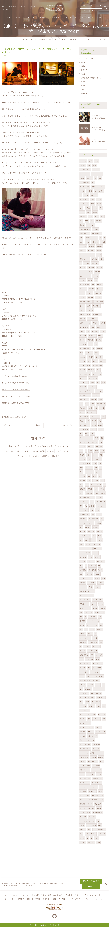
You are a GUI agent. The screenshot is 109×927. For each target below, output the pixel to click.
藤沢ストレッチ (92, 736)
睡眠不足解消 (84, 655)
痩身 (81, 834)
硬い (90, 216)
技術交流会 (83, 570)
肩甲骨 (103, 323)
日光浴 (82, 421)
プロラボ (82, 280)
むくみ (95, 208)
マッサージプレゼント (86, 595)
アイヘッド (96, 170)
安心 (102, 519)
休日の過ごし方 (100, 502)
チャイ (93, 540)
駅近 (90, 161)
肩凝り (100, 399)
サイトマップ (99, 899)
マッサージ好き (97, 599)
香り (98, 370)
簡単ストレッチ (97, 365)
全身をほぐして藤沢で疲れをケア (16, 389)
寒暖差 (90, 489)
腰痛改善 (82, 319)
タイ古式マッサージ (99, 829)
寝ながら (98, 340)
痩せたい (82, 361)
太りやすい (83, 336)
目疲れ (82, 225)
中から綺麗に (96, 702)
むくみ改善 (96, 749)
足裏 (98, 821)
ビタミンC (91, 561)
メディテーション (85, 536)
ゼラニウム (83, 378)
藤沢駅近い (83, 387)
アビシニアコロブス (86, 548)
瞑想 (94, 476)
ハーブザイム (92, 617)
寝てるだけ (83, 344)
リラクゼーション (85, 348)
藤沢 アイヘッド (85, 744)
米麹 (94, 463)
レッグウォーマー (85, 463)
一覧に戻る (38, 425)
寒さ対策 (95, 480)
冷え (101, 208)
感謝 (81, 433)
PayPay (100, 604)
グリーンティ (84, 382)
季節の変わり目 (84, 233)
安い (89, 165)
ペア (101, 787)
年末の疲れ (99, 391)
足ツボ (82, 676)
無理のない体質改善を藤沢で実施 (16, 403)
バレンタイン (84, 693)
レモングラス (97, 374)
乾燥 (81, 467)
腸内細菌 (93, 399)
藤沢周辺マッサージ (86, 804)
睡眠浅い (99, 284)
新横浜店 (84, 70)
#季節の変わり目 (24, 451)
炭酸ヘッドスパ (97, 778)
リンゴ (87, 540)
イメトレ (82, 476)
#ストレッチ (63, 446)
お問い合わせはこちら (91, 5)
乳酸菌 (92, 199)
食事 (99, 463)
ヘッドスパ (87, 646)
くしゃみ (95, 229)
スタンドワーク (100, 732)
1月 (103, 685)
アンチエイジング (85, 812)
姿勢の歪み (83, 519)
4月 (81, 617)
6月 (81, 540)
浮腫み (82, 178)
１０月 (95, 638)
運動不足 (90, 297)
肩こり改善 (97, 804)
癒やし (9, 417)
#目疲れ (45, 456)
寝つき (100, 791)
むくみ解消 (83, 791)
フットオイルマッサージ (87, 821)
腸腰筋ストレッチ (85, 314)
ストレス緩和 (84, 672)
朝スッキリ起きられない (87, 808)
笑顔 (96, 467)
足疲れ (86, 195)
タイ (92, 221)
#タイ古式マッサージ (47, 446)
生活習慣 (92, 506)
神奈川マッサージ (85, 599)
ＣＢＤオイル (90, 774)
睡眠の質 (82, 489)
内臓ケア (82, 634)
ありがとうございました (93, 544)
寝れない (99, 289)
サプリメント (97, 459)
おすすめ (82, 267)
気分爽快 (95, 527)
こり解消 (82, 651)
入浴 (96, 489)
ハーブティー (88, 612)
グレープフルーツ (85, 374)
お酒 (81, 702)
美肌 (98, 382)
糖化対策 (97, 578)
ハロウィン (83, 587)
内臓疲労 (82, 829)
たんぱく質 (90, 531)
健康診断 (97, 574)
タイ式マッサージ (85, 723)
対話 (93, 514)
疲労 (90, 408)
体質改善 (23, 417)
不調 (98, 842)
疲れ (18, 417)
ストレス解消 (97, 668)
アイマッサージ (96, 770)
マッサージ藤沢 (84, 284)
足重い (82, 310)
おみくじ (90, 446)
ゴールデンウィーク (94, 621)
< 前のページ (8, 425)
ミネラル (98, 727)
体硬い (96, 216)
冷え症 (82, 212)
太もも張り (99, 357)
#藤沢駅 (50, 451)
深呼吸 (82, 331)
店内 (102, 450)
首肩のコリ (92, 791)
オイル (102, 761)
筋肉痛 (94, 425)
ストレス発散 (84, 429)
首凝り (99, 204)
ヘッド (82, 774)
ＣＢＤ (99, 774)
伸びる (87, 242)
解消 (90, 344)
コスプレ (97, 587)
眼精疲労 (82, 250)
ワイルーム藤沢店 (100, 493)
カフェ (82, 838)
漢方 (102, 480)
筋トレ (82, 306)
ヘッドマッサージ (92, 625)
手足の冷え (91, 267)
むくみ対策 (98, 293)
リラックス (101, 834)
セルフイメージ (84, 514)
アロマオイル (90, 225)
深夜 (94, 165)
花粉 (103, 706)
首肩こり (91, 706)
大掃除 (97, 450)
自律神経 (89, 191)
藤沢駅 (95, 212)
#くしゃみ (10, 451)
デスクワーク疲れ (85, 766)
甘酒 (89, 459)
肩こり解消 (96, 766)
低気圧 (90, 634)
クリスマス (92, 387)
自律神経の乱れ (97, 812)
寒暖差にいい (84, 604)
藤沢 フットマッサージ (87, 740)
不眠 (98, 706)
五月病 (82, 625)
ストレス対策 (84, 753)
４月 (81, 527)
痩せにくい (92, 336)
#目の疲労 (55, 456)
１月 (81, 450)
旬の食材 (99, 348)
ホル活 (102, 408)
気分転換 (98, 523)
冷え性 (103, 242)
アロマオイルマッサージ (87, 255)
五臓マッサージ (96, 233)
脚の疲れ (82, 370)
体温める (93, 604)
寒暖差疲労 (99, 446)
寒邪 (89, 480)
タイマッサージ (84, 783)
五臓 (81, 238)
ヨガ (88, 421)
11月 (91, 655)
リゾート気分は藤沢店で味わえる (16, 376)
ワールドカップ (84, 425)
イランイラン (93, 378)
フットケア (92, 817)
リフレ (98, 685)
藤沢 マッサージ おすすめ (95, 676)
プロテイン (92, 565)
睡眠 (93, 284)
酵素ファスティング (86, 301)
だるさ (100, 425)
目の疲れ (98, 297)
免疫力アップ (101, 404)
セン (86, 629)
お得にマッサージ (85, 608)
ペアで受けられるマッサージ (88, 787)
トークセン (83, 216)
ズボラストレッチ (85, 365)
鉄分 (99, 476)
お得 (81, 565)
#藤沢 (42, 451)
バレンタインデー (99, 689)
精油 (103, 719)
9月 (96, 634)
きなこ (95, 455)
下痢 (86, 485)
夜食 (103, 578)
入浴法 (102, 489)
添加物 (87, 702)
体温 (99, 421)
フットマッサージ (85, 638)
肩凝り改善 (83, 642)
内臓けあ (101, 757)
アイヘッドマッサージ (86, 523)
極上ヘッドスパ (97, 663)
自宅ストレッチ (92, 319)
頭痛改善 (102, 608)
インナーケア (84, 204)
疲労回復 (90, 357)
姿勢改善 (88, 208)
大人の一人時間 (84, 795)
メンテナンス (92, 582)
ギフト (96, 438)
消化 (94, 536)
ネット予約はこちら (91, 11)
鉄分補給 (82, 480)
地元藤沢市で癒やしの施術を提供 (16, 383)
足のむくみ (83, 557)
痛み (81, 242)
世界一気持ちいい (85, 229)
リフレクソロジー (90, 834)
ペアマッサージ (96, 783)
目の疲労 (98, 221)
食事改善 (82, 719)
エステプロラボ (98, 301)
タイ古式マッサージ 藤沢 (88, 714)
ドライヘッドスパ (85, 778)
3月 (81, 612)
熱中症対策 (92, 570)
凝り (86, 404)
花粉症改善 (96, 744)
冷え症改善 (96, 646)
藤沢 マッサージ (95, 693)
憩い (101, 642)
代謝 (103, 382)
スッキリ (89, 178)
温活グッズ (88, 353)
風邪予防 (82, 668)
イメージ (98, 472)
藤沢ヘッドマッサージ (86, 727)
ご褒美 (93, 433)
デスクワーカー (84, 174)
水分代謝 (82, 561)
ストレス (82, 842)
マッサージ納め (91, 825)
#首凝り (67, 451)
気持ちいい (95, 242)
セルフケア (91, 250)
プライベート (84, 502)
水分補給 (86, 263)
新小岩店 (84, 62)
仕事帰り (82, 165)
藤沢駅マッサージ (85, 395)
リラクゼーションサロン (87, 497)
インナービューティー (98, 187)
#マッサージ (31, 446)
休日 (91, 502)
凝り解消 (90, 685)
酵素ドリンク (84, 399)
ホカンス (99, 497)
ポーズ (94, 421)
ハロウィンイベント (97, 795)
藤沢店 (4, 417)
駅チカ (89, 212)
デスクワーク (84, 199)
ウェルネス (88, 574)
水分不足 (82, 297)
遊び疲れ (82, 621)
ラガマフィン (84, 510)
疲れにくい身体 (92, 651)
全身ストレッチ (92, 761)
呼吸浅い (95, 323)
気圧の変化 (99, 655)
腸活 (93, 182)
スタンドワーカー (97, 174)
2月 (81, 689)
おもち (89, 455)
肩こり (92, 204)
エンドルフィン (94, 416)
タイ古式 (99, 629)
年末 (99, 825)
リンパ (99, 255)
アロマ (96, 838)
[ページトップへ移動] (105, 884)
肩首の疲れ (91, 370)
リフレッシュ (89, 472)
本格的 (82, 191)
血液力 (103, 331)
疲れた (98, 510)
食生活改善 (90, 340)
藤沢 (89, 829)
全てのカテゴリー (87, 58)
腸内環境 (99, 246)
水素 (89, 719)
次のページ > (67, 425)
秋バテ (100, 570)
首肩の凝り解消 (84, 770)
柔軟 (89, 668)
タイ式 (99, 514)
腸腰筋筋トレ (97, 314)
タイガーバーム (84, 182)
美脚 (89, 361)
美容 (101, 455)
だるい (92, 327)
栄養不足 (99, 531)
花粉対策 (82, 732)
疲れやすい (95, 331)
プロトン (95, 276)
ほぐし (14, 417)
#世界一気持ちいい (15, 446)
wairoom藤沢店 (85, 553)
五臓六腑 (97, 272)
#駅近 (58, 451)
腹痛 (81, 485)
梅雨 (101, 625)
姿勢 (91, 510)
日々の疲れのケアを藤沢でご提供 (16, 396)
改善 (81, 208)
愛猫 (81, 506)
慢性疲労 (97, 557)
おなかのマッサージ (91, 238)
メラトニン (96, 395)
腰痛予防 (102, 361)
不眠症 (92, 382)
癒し (81, 221)
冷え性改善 (83, 246)
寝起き (99, 808)
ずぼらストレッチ (85, 323)
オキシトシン (84, 416)
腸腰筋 (89, 306)
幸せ (103, 416)
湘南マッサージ (99, 612)
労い (86, 433)
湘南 (101, 442)
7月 (81, 629)
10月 (90, 587)
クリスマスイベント (86, 438)
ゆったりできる (93, 519)
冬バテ (82, 412)
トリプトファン (91, 412)
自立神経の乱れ (84, 710)
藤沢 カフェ (101, 697)
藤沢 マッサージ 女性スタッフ (90, 680)
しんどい (89, 293)
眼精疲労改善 (93, 642)
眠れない (82, 357)
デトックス (88, 467)
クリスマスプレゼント (86, 391)
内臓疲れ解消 (84, 757)
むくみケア (83, 817)
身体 (81, 472)
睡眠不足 (91, 289)
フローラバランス (96, 485)
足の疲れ (82, 761)
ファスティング (84, 187)
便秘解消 (93, 757)
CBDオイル (97, 548)
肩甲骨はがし (84, 327)
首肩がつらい (101, 327)
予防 (96, 344)
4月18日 (82, 531)
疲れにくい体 (89, 659)
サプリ (99, 199)
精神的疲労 (88, 689)
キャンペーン (101, 561)
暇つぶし (88, 527)
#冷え (28, 456)
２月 (81, 493)
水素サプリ (96, 719)
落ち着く (94, 259)
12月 (97, 659)
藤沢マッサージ (84, 259)
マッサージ (83, 161)
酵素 (96, 280)
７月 (90, 557)
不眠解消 (82, 685)
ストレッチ (94, 195)
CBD (81, 659)
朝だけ (90, 280)
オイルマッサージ (85, 663)
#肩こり (20, 456)
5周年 (81, 544)
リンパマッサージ (85, 749)
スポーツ (101, 429)
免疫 (81, 404)
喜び (89, 476)
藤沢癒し (82, 582)
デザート (95, 553)
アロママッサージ (85, 170)
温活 (81, 353)
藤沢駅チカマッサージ (96, 753)
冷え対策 (82, 459)
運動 (102, 438)
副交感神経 (83, 706)
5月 (100, 617)
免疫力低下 (83, 408)
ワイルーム (90, 310)
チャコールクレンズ (86, 578)
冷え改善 (99, 267)
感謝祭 (100, 540)
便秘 (96, 408)
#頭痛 (35, 451)
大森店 (83, 74)
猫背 (88, 331)
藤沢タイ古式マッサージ (87, 591)
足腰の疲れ (96, 306)
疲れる (100, 336)
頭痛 (99, 178)
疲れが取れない (99, 191)
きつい (82, 293)
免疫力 (93, 404)
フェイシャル (101, 506)
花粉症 (95, 608)
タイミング (95, 263)
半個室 (102, 259)
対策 (90, 450)
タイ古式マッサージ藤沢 (87, 697)
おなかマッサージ (85, 276)
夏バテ (92, 629)
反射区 (82, 825)
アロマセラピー (95, 672)
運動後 (96, 353)
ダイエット (91, 842)
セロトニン (83, 289)
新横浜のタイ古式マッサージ (91, 78)
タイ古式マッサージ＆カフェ (88, 442)
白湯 (99, 536)
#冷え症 (36, 456)
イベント (100, 582)
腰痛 (86, 221)
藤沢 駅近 (101, 714)
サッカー (93, 429)
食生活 (82, 340)
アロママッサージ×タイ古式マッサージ (91, 800)
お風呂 (99, 250)
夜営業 (96, 161)
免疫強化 (90, 732)
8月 (99, 565)
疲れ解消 (82, 736)
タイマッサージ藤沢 (86, 272)
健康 (81, 574)
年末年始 (82, 446)
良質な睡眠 (88, 493)
